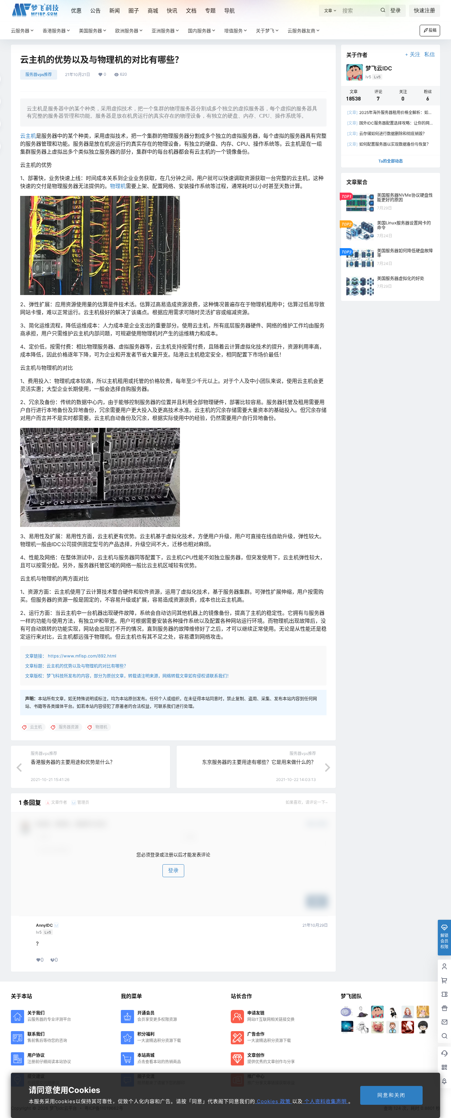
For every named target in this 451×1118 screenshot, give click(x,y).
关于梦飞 (265, 30)
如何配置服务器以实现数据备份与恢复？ (389, 144)
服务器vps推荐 (38, 74)
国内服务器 (199, 30)
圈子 (133, 10)
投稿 (432, 30)
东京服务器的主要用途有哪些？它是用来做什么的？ (259, 762)
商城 (153, 10)
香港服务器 (54, 30)
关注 (415, 54)
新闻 (114, 10)
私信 (429, 54)
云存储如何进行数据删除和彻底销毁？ (387, 133)
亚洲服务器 (163, 30)
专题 (210, 10)
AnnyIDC (44, 925)
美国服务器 (90, 30)
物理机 (118, 186)
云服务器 (20, 30)
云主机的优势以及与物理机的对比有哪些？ (87, 665)
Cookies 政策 (273, 1101)
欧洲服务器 (126, 30)
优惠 (76, 10)
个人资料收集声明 (325, 1101)
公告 (95, 10)
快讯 (172, 10)
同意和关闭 (391, 1095)
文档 (191, 10)
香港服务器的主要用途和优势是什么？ (73, 762)
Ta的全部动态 (390, 161)
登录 (395, 10)
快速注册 (424, 10)
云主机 (28, 135)
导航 (229, 10)
